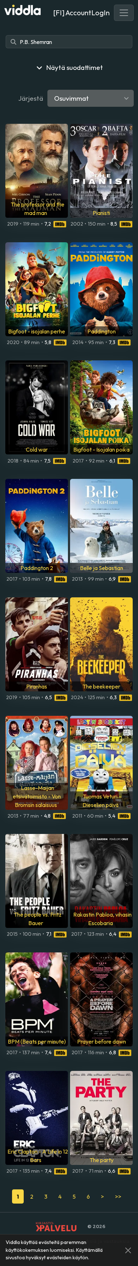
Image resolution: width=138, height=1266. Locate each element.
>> (118, 1196)
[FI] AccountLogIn (81, 12)
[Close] (128, 1250)
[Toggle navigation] (124, 13)
